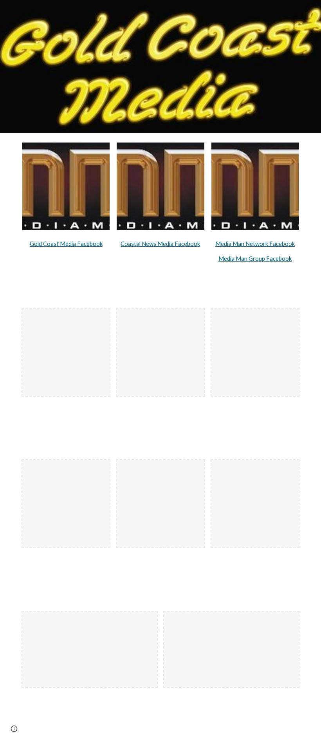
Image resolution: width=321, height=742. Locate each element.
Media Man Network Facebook (255, 243)
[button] (14, 728)
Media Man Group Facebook (255, 258)
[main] (66, 242)
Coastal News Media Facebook (160, 243)
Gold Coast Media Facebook (66, 243)
